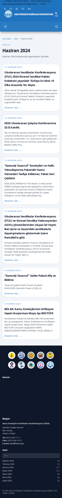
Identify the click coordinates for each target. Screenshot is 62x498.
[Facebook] (4, 9)
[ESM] (40, 355)
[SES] (21, 365)
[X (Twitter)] (10, 9)
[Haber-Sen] (50, 355)
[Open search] (57, 27)
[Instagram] (22, 9)
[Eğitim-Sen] (31, 355)
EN (29, 9)
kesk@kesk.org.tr (17, 443)
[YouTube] (16, 9)
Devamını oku (12, 107)
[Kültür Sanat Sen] (11, 365)
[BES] (11, 355)
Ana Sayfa (6, 39)
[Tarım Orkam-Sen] (31, 365)
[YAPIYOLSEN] (50, 365)
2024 (16, 39)
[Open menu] (5, 27)
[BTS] (21, 355)
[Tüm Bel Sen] (40, 365)
